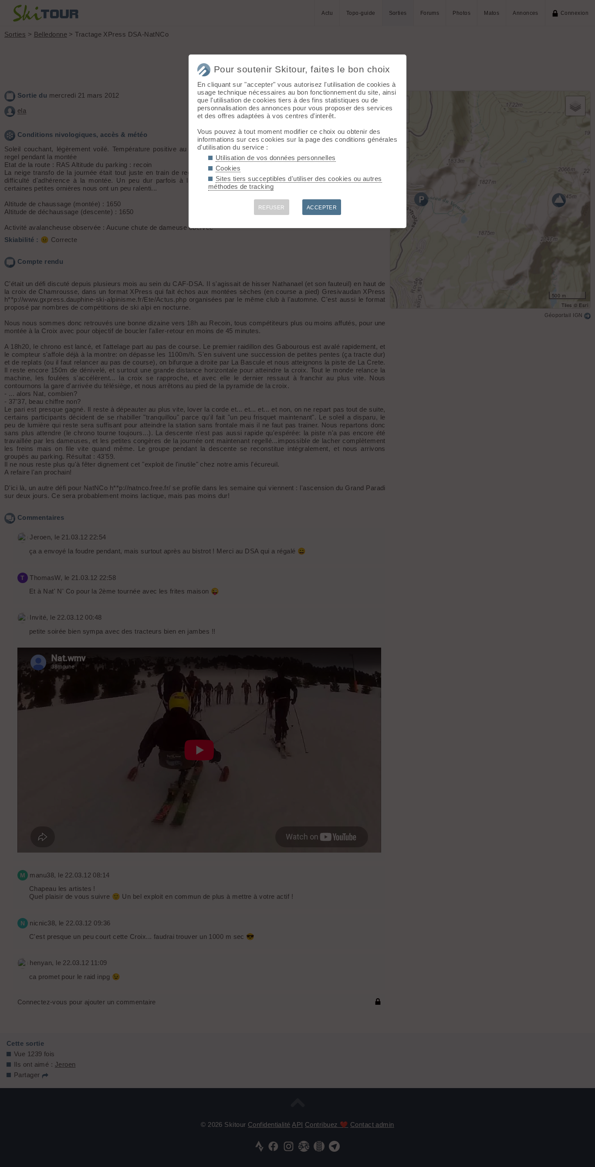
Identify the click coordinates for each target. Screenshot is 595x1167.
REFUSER (271, 208)
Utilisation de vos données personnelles (276, 157)
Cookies (228, 168)
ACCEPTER (322, 208)
